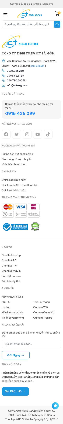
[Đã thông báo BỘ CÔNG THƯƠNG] (15, 227)
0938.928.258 (15, 70)
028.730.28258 (16, 80)
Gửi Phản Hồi (14, 391)
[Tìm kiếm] (57, 24)
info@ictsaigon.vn (17, 85)
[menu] (5, 14)
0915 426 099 (20, 113)
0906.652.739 (15, 75)
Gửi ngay (14, 355)
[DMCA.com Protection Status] (35, 227)
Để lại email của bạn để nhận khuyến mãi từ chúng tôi (31, 334)
